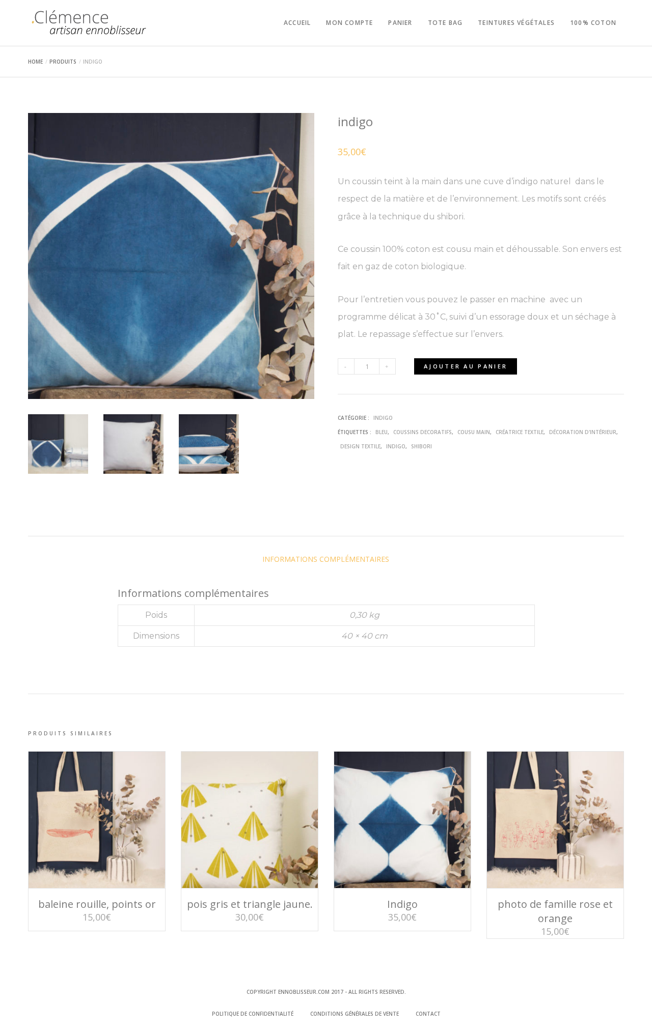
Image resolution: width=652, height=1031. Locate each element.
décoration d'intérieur (582, 432)
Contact (428, 1013)
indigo (383, 417)
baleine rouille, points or (97, 904)
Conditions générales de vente (354, 1013)
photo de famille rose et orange (555, 911)
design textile (360, 446)
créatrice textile (520, 432)
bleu (381, 432)
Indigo (402, 904)
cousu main (473, 432)
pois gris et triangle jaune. (250, 904)
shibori (421, 446)
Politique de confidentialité (252, 1013)
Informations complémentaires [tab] (325, 559)
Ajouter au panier (465, 366)
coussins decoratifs (422, 432)
